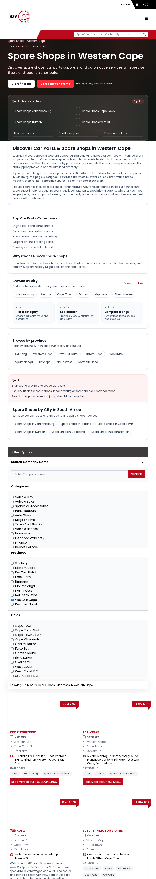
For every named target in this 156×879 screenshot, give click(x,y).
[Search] (144, 34)
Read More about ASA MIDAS (102, 782)
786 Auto (17, 831)
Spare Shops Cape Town (98, 111)
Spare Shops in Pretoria (76, 424)
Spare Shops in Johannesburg (34, 424)
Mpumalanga (24, 362)
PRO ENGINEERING (23, 732)
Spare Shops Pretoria (96, 122)
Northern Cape (88, 362)
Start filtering (21, 84)
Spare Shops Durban (28, 122)
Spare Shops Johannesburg (33, 111)
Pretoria (46, 294)
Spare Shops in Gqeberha (68, 432)
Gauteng (21, 354)
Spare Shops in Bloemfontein (110, 432)
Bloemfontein (124, 294)
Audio (108, 868)
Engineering (31, 773)
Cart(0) (144, 4)
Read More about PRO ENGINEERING (34, 782)
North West (64, 362)
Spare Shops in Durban (30, 432)
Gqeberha (101, 294)
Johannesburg (24, 294)
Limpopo (45, 362)
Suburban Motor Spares (103, 831)
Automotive (124, 868)
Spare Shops (16, 41)
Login (114, 4)
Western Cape (36, 41)
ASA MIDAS (91, 732)
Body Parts (91, 874)
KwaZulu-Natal (68, 354)
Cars (15, 773)
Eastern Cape (94, 354)
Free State (116, 354)
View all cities (133, 283)
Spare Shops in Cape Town (115, 424)
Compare (20, 736)
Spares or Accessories (57, 773)
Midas (100, 773)
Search (136, 474)
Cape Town (64, 294)
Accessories (92, 868)
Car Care (108, 874)
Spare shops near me (55, 84)
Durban (84, 294)
